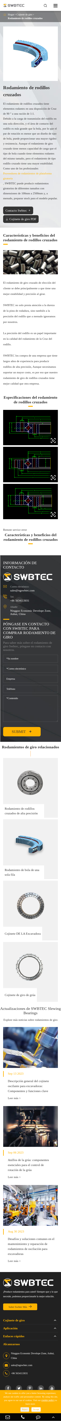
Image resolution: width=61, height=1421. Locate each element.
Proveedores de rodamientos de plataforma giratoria (27, 176)
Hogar (11, 14)
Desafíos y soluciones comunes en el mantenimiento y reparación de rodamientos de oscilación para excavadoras (31, 1246)
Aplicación (10, 1328)
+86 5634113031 (19, 600)
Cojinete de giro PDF (20, 219)
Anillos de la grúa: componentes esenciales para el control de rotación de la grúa (28, 1165)
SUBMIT (22, 731)
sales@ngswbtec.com (22, 590)
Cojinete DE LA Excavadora (23, 933)
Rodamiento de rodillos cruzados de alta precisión (21, 811)
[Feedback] (38, 1417)
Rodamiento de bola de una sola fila (22, 872)
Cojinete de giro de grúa (20, 995)
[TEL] (23, 1417)
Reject (25, 1409)
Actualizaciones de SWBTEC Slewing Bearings (30, 1010)
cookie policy (48, 1400)
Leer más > (14, 1098)
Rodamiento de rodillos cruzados (25, 18)
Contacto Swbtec (18, 210)
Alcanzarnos (11, 1344)
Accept (36, 1409)
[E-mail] (7, 1417)
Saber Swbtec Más (20, 1306)
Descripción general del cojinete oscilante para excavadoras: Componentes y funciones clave (28, 1086)
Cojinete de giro (24, 14)
